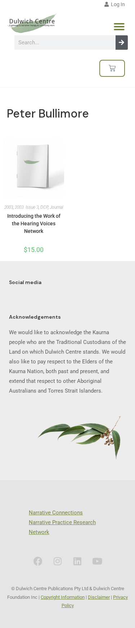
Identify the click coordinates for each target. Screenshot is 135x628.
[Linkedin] (77, 561)
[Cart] (112, 68)
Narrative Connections (56, 512)
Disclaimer (99, 597)
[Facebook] (38, 561)
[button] (119, 26)
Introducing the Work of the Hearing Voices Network (33, 223)
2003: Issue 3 (27, 207)
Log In (117, 4)
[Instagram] (58, 561)
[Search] (122, 42)
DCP (44, 207)
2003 (8, 207)
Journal (56, 207)
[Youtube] (97, 561)
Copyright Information (63, 597)
